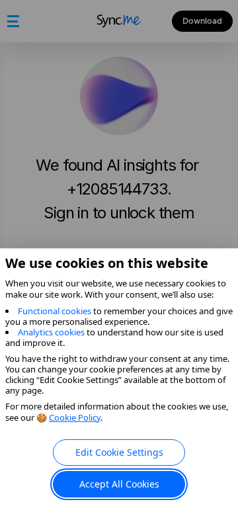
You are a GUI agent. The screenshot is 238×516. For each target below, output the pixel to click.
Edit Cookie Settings (119, 452)
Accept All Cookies (119, 484)
